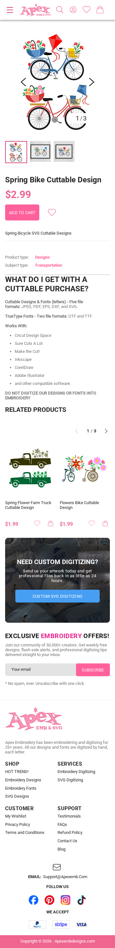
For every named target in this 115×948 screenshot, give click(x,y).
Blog (61, 849)
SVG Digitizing (70, 780)
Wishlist (86, 9)
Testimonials (69, 816)
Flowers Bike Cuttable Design (79, 505)
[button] (57, 82)
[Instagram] (65, 900)
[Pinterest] (49, 900)
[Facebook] (33, 900)
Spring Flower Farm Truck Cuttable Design (28, 505)
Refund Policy (69, 832)
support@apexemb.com (65, 877)
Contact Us (67, 841)
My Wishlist (15, 816)
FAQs (62, 824)
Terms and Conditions (24, 832)
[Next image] (92, 82)
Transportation (48, 265)
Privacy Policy (17, 824)
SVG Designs (17, 796)
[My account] (73, 9)
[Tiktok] (81, 900)
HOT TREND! (16, 771)
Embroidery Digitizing (76, 771)
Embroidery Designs (23, 780)
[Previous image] (23, 82)
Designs (42, 257)
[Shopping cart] (100, 9)
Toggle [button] (10, 10)
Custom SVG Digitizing (57, 596)
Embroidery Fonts (20, 788)
